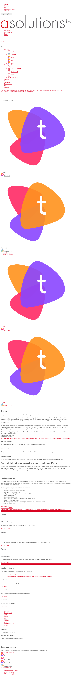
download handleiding (7, 508)
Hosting (12, 74)
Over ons (6, 6)
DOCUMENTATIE (9, 9)
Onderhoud (14, 72)
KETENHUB (8, 251)
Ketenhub (13, 54)
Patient (6, 35)
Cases (5, 34)
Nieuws (6, 4)
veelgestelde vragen (6, 436)
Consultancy (14, 77)
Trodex (12, 63)
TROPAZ (7, 176)
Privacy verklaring (9, 672)
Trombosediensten (15, 52)
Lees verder (4, 586)
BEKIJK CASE (5, 528)
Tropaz (12, 57)
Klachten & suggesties (10, 674)
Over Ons (7, 82)
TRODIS (6, 655)
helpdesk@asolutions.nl (17, 638)
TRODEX (7, 662)
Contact (6, 10)
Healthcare (7, 30)
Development (8, 32)
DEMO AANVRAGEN (7, 435)
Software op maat (16, 68)
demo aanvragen (5, 506)
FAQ (5, 7)
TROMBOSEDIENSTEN (8, 100)
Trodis (12, 60)
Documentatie (8, 84)
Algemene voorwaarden (11, 670)
